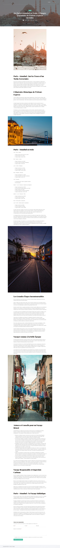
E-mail (26, 525)
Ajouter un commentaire (18, 528)
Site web (37, 525)
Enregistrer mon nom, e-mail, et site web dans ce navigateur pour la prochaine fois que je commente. (29, 537)
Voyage (30, 10)
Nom (14, 525)
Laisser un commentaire (18, 539)
